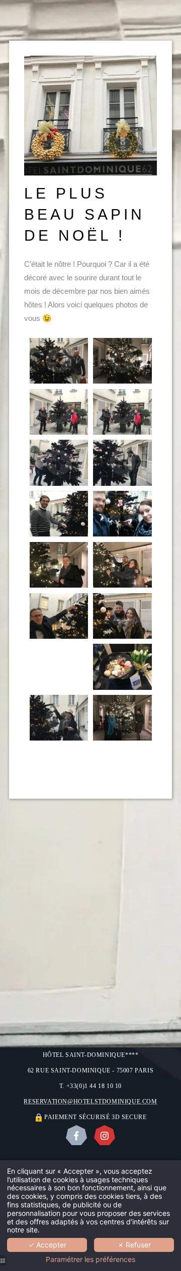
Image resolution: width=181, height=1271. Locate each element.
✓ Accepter (47, 1244)
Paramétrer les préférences (90, 1259)
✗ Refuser (134, 1244)
